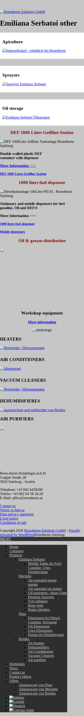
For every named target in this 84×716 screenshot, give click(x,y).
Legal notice (9, 518)
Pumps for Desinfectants (46, 635)
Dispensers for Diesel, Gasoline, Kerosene (44, 620)
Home (13, 547)
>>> (18, 166)
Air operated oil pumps (45, 589)
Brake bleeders (39, 610)
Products (15, 555)
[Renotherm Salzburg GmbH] (22, 12)
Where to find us (12, 510)
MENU (5, 539)
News (13, 668)
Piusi (22, 614)
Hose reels (35, 605)
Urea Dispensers (40, 630)
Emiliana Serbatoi (32, 559)
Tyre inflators (38, 601)
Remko (24, 639)
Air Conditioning (40, 651)
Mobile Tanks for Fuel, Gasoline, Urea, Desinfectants (45, 568)
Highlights (17, 664)
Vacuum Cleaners (41, 656)
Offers (14, 681)
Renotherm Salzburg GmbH (45, 530)
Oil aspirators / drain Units (47, 593)
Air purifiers (37, 660)
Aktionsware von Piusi (35, 685)
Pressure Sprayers (41, 597)
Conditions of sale (13, 523)
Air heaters (36, 643)
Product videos (20, 677)
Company (16, 551)
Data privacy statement (17, 514)
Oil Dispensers (39, 626)
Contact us (8, 506)
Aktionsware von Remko (37, 693)
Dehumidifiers (38, 647)
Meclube (25, 576)
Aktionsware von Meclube (38, 689)
